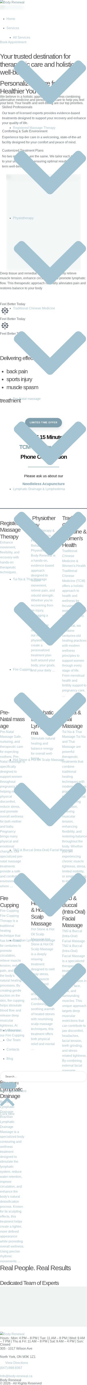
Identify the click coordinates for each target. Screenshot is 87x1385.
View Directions (16, 1362)
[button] (13, 1091)
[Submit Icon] (8, 1085)
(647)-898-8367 (11, 1368)
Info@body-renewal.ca (16, 1376)
